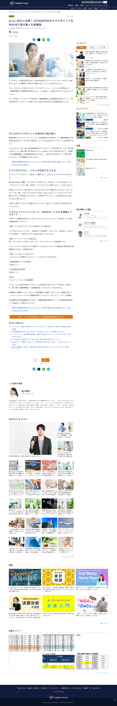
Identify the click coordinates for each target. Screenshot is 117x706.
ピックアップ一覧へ (101, 140)
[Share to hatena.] (48, 39)
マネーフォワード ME (58, 691)
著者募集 (85, 688)
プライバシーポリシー (54, 688)
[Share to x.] (38, 39)
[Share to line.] (43, 39)
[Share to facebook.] (34, 39)
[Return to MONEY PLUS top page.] (19, 3)
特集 (81, 5)
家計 (16, 36)
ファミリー (103, 8)
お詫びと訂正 (96, 688)
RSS (90, 688)
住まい (90, 8)
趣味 (96, 8)
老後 (85, 8)
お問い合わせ (78, 688)
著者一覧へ (103, 241)
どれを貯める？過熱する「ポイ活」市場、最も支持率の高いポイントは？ (36, 339)
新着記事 (70, 5)
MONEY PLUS (12, 12)
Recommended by (66, 556)
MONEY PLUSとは (22, 688)
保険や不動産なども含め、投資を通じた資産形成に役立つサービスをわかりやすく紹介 (40, 347)
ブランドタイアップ (100, 5)
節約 (11, 36)
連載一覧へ (103, 623)
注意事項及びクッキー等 (67, 688)
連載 (76, 5)
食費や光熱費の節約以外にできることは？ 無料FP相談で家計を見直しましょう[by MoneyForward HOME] (41, 163)
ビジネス (78, 8)
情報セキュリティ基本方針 (40, 688)
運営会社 (30, 688)
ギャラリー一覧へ (101, 673)
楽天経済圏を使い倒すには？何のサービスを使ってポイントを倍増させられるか (38, 332)
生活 (72, 8)
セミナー (88, 5)
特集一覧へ (103, 177)
